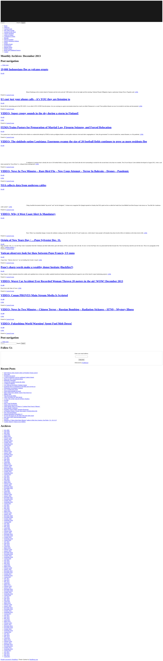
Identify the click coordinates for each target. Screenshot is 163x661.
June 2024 (7, 459)
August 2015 (7, 613)
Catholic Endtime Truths (81, 11)
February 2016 (8, 604)
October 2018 (7, 555)
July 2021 (6, 505)
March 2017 (7, 584)
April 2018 (7, 565)
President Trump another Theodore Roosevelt (16, 409)
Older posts (4, 65)
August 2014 (7, 632)
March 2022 (7, 493)
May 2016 (7, 600)
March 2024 (7, 463)
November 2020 (8, 517)
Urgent (6, 402)
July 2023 (6, 476)
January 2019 (7, 551)
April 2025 (7, 448)
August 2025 (7, 445)
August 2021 (7, 503)
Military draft (7, 394)
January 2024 (7, 467)
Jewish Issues (7, 45)
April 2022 (7, 491)
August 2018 (7, 558)
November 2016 (8, 591)
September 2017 (8, 575)
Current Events (8, 29)
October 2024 (7, 456)
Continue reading (10, 247)
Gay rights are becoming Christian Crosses (15, 385)
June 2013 (7, 653)
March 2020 (7, 529)
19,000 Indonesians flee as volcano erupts (24, 69)
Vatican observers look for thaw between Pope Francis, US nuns (38, 253)
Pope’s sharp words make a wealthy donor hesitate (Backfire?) (37, 267)
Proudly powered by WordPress (9, 659)
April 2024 (7, 462)
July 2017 (6, 578)
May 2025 (7, 447)
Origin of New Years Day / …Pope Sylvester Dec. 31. (31, 240)
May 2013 (7, 655)
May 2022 (7, 489)
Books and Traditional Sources (12, 50)
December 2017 (8, 571)
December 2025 (8, 441)
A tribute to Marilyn (9, 383)
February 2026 (8, 437)
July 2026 (6, 430)
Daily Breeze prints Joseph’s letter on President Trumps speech (21, 372)
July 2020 (6, 523)
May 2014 (7, 636)
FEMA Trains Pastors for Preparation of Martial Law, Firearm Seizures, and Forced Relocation (56, 127)
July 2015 (6, 615)
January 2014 (7, 643)
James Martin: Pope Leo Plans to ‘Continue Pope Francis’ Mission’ (22, 406)
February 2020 (8, 531)
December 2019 (8, 534)
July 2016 (6, 597)
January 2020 (7, 532)
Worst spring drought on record (12, 391)
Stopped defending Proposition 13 (13, 414)
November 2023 (8, 470)
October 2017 (7, 574)
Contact (6, 52)
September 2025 (8, 444)
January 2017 (7, 587)
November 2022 (8, 488)
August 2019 (7, 540)
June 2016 (7, 598)
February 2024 (8, 465)
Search (18, 22)
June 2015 (7, 617)
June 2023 (7, 477)
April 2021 (7, 509)
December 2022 (8, 486)
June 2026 (7, 431)
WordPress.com (33, 659)
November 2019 (8, 535)
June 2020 (7, 525)
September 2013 (8, 649)
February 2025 (8, 451)
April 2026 (7, 434)
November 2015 (8, 609)
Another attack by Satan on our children (15, 421)
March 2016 (7, 603)
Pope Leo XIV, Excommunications (13, 379)
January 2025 (7, 453)
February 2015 (8, 623)
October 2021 (7, 500)
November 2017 (8, 572)
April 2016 (7, 601)
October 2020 (7, 519)
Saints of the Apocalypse (10, 405)
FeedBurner (85, 362)
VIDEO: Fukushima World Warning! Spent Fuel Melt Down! (36, 323)
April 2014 (7, 638)
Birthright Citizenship (10, 380)
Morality (6, 38)
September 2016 (8, 594)
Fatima (6, 42)
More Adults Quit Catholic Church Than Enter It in (17, 392)
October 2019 (7, 537)
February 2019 (8, 549)
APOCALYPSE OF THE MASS (13, 397)
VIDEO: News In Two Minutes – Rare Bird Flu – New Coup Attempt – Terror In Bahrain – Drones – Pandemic (65, 171)
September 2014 (8, 630)
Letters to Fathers (8, 35)
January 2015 (7, 624)
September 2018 (8, 557)
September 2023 (8, 473)
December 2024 (8, 454)
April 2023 (7, 480)
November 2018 (8, 554)
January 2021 (7, 514)
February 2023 (8, 483)
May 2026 (7, 433)
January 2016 (7, 606)
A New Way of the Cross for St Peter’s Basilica (16, 399)
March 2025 (7, 450)
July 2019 (6, 542)
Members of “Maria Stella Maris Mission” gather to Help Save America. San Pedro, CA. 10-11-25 (30, 420)
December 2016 (8, 589)
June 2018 (7, 561)
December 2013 (8, 644)
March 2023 (7, 482)
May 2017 (7, 581)
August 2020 (7, 522)
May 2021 (7, 508)
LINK (136, 92)
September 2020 (8, 520)
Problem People (8, 44)
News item (7, 374)
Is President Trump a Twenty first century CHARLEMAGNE (20, 411)
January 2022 (7, 496)
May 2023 (7, 479)
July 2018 (6, 560)
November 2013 (8, 646)
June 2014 (7, 635)
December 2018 (8, 552)
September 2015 (8, 612)
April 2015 (7, 620)
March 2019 (7, 548)
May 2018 (7, 563)
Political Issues (8, 48)
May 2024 (7, 460)
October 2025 (7, 442)
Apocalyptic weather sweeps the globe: (14, 382)
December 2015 (8, 607)
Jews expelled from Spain (11, 389)
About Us (6, 27)
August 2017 (7, 577)
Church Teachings (9, 33)
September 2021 (8, 502)
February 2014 (8, 641)
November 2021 (8, 499)
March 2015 (7, 621)
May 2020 (7, 526)
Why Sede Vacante (9, 30)
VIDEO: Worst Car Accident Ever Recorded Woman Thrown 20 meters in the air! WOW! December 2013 (62, 281)
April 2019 (7, 546)
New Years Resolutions (10, 412)
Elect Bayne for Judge (10, 395)
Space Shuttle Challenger (11, 408)
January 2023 (7, 485)
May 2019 (7, 545)
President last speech (9, 376)
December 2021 (8, 497)
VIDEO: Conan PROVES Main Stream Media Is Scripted (34, 295)
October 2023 (7, 471)
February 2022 (8, 494)
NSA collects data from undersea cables (23, 185)
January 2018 (7, 569)
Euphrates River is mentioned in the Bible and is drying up (19, 386)
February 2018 (8, 568)
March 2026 (7, 436)
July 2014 (6, 633)
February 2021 (8, 512)
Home (5, 26)
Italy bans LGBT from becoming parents (15, 417)
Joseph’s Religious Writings (11, 41)
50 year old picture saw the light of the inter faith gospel (19, 415)
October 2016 (7, 592)
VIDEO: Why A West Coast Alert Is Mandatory (28, 213)
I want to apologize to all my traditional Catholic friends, (19, 377)
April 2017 (7, 583)
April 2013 (7, 656)
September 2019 (8, 538)
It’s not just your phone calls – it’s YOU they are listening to (35, 99)
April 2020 (7, 528)
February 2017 (8, 586)
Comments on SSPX (9, 36)
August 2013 (7, 650)
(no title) (6, 400)
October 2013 (7, 647)
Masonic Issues (8, 47)
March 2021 (7, 511)
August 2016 (7, 595)
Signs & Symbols (8, 39)
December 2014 (8, 626)
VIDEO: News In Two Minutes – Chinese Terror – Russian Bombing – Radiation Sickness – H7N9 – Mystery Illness (67, 309)
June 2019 (7, 543)
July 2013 (6, 652)
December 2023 (8, 468)
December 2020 (8, 516)
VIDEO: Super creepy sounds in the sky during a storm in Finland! (40, 113)
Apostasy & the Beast (10, 32)
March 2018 (7, 566)
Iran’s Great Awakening (10, 403)
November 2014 (8, 627)
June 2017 (7, 580)
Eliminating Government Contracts (13, 388)
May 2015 (7, 618)
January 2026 (7, 439)
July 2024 (6, 457)
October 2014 (7, 629)
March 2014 (7, 640)
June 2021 (7, 506)
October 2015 (7, 610)
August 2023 (7, 474)
